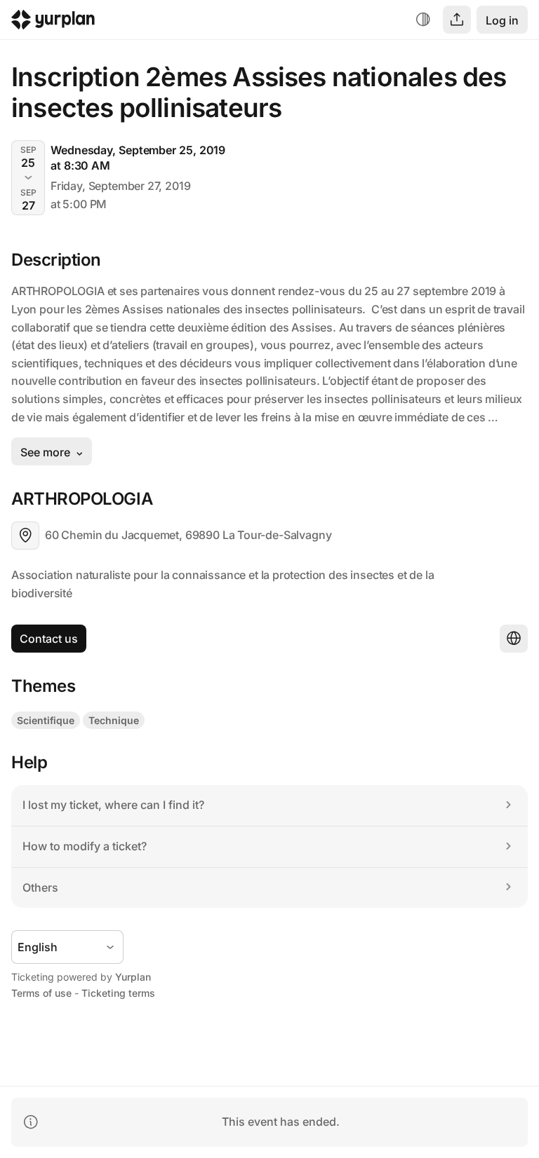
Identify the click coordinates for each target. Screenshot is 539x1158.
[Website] (514, 639)
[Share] (457, 20)
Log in (502, 20)
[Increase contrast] (423, 20)
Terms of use (41, 993)
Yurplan (133, 977)
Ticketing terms (118, 993)
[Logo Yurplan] (53, 23)
